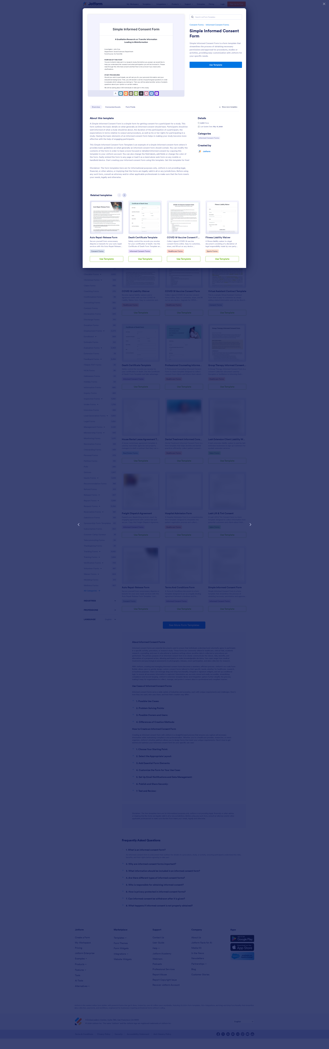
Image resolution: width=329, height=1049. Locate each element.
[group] (106, 233)
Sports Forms (213, 251)
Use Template (215, 65)
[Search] (192, 17)
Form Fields (130, 107)
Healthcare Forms (175, 251)
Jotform (207, 151)
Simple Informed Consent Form (214, 33)
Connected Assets (113, 107)
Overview (96, 107)
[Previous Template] (79, 524)
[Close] (324, 4)
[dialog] (164, 524)
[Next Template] (250, 524)
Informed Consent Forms (217, 24)
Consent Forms (197, 24)
